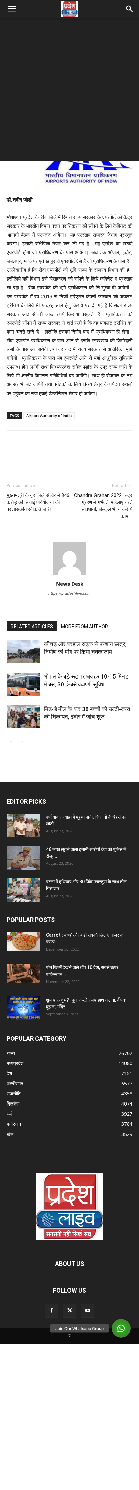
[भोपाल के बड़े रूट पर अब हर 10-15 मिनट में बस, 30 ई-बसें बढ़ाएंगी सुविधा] (23, 684)
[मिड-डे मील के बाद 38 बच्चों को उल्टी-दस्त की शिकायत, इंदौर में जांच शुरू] (23, 716)
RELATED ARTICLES (32, 626)
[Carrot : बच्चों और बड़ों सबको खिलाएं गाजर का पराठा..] (23, 941)
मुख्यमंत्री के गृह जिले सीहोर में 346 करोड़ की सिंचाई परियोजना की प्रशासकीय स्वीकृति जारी (38, 502)
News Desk (69, 583)
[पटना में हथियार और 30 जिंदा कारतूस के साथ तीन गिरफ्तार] (23, 890)
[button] (11, 9)
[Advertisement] (69, 91)
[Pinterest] (44, 454)
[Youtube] (87, 1311)
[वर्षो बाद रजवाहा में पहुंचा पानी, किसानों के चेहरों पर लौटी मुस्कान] (23, 825)
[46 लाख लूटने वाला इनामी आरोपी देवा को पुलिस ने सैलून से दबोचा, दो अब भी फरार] (23, 858)
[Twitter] (29, 454)
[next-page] (22, 742)
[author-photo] (69, 574)
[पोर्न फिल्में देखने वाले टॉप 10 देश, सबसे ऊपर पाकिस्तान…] (23, 973)
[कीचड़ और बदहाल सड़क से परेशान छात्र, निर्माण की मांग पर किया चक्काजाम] (23, 652)
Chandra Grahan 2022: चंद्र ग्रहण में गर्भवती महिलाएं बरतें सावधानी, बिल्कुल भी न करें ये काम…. (103, 506)
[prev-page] (11, 742)
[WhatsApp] (60, 454)
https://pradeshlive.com (69, 593)
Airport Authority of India (49, 415)
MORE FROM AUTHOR (84, 626)
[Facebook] (13, 454)
